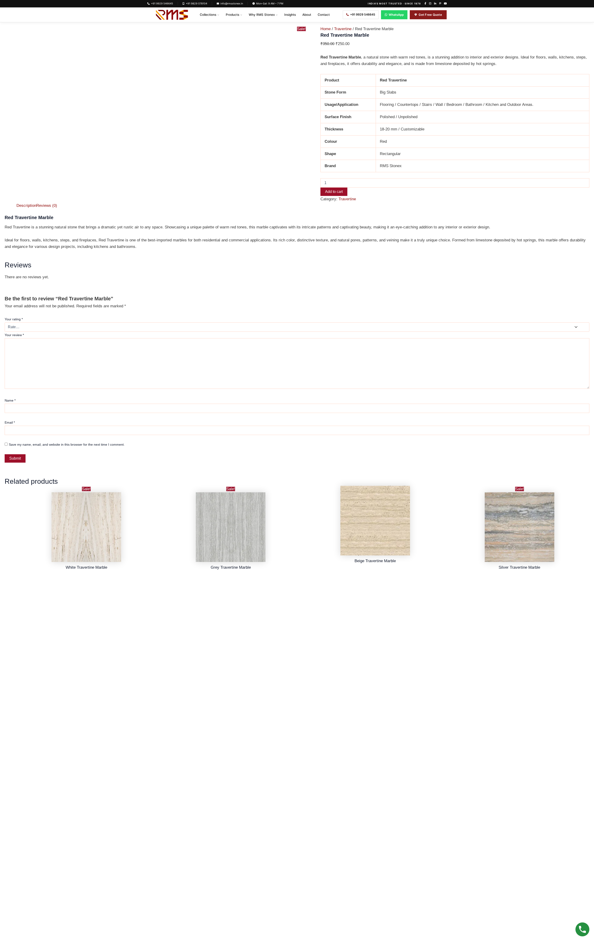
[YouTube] (445, 3)
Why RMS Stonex (262, 14)
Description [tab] (26, 205)
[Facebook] (425, 3)
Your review (14, 335)
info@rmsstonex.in (231, 3)
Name (10, 400)
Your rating (14, 319)
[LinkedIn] (435, 3)
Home (325, 29)
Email (10, 422)
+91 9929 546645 (162, 3)
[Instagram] (430, 3)
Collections (208, 14)
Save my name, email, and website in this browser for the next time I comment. (67, 444)
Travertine (343, 29)
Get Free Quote (430, 14)
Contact (324, 14)
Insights (290, 14)
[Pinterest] (440, 3)
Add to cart (334, 192)
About (306, 14)
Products (232, 14)
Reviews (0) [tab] (46, 205)
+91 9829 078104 (196, 3)
